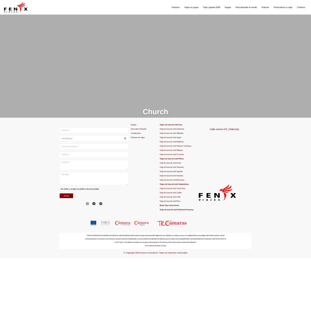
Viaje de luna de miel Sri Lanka (172, 154)
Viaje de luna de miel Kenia (170, 163)
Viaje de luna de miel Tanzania (171, 167)
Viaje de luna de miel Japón (170, 137)
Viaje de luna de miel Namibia (171, 176)
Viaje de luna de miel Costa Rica (172, 188)
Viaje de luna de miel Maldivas (172, 142)
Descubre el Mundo (138, 129)
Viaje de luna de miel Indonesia (172, 129)
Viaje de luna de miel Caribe (171, 193)
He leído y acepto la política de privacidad (80, 189)
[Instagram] (87, 204)
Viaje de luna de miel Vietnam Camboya (175, 146)
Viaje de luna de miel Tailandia (171, 133)
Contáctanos (136, 133)
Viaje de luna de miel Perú (170, 201)
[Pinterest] (101, 204)
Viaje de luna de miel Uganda (171, 171)
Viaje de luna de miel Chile (170, 197)
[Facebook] (94, 204)
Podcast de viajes (138, 137)
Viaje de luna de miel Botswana (172, 180)
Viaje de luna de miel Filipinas (171, 150)
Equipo (133, 125)
